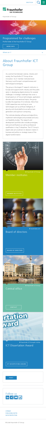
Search (38, 2)
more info (11, 46)
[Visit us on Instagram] (20, 397)
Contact (13, 307)
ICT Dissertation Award (16, 364)
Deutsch (29, 2)
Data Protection (11, 415)
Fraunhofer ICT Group (9, 16)
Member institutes (14, 193)
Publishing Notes (11, 413)
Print (11, 378)
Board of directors (15, 250)
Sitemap (8, 411)
